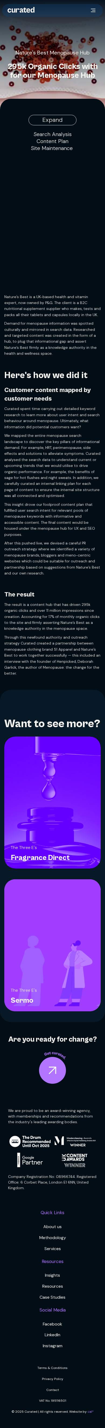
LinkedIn (52, 1335)
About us (52, 1226)
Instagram (52, 1346)
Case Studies (52, 1297)
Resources (52, 1286)
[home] (21, 10)
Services (52, 1248)
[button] (93, 10)
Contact (52, 1390)
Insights (52, 1275)
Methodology (52, 1237)
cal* (91, 1411)
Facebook (52, 1324)
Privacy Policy (52, 1379)
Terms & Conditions (52, 1368)
